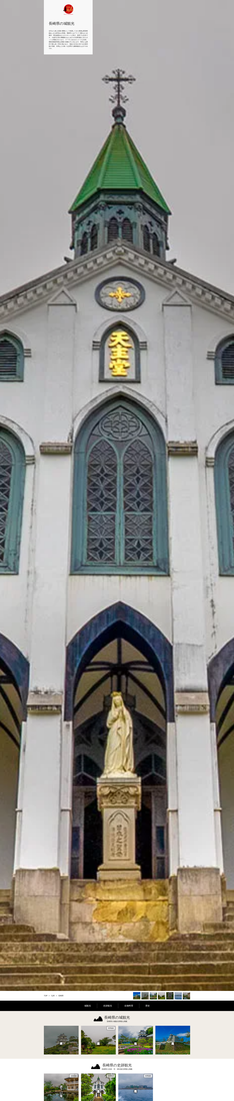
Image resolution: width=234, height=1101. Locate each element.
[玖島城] (135, 1040)
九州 (53, 996)
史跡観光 (107, 1006)
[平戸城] (61, 1040)
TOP (45, 996)
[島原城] (172, 1040)
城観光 (87, 1006)
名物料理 (128, 1006)
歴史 (147, 1006)
